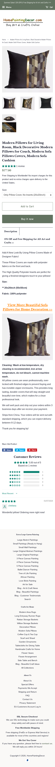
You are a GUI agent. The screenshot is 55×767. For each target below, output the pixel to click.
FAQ (27, 696)
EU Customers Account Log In (27, 707)
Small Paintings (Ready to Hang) (27, 544)
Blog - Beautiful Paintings (27, 592)
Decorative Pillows (27, 627)
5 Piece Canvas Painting (27, 566)
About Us (27, 681)
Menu (8, 7)
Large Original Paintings (27, 555)
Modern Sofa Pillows (27, 631)
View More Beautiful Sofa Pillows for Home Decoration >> (27, 307)
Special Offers (27, 684)
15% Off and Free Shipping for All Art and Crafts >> (27, 240)
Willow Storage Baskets (27, 623)
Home (4, 39)
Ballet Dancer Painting (27, 570)
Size (4, 190)
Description (10, 231)
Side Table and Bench (27, 660)
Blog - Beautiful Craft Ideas (27, 664)
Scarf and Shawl (27, 638)
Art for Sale (28, 584)
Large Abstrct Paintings (27, 540)
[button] (9, 166)
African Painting (28, 577)
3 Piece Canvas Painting (27, 559)
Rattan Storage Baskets (27, 620)
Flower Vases (28, 653)
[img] (9, 501)
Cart (51, 7)
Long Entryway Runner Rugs (27, 616)
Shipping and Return (27, 692)
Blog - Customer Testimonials (28, 596)
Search (27, 599)
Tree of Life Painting (28, 573)
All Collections (27, 668)
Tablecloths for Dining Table (27, 646)
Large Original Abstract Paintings (27, 551)
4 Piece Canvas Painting (27, 562)
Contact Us (27, 699)
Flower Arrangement (27, 657)
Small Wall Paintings (28, 547)
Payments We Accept (27, 688)
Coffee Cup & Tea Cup (27, 634)
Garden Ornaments (27, 642)
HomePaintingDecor (36, 756)
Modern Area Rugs (27, 612)
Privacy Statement (27, 703)
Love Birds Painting (27, 581)
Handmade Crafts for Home (27, 649)
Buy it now (27, 219)
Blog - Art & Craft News (27, 588)
